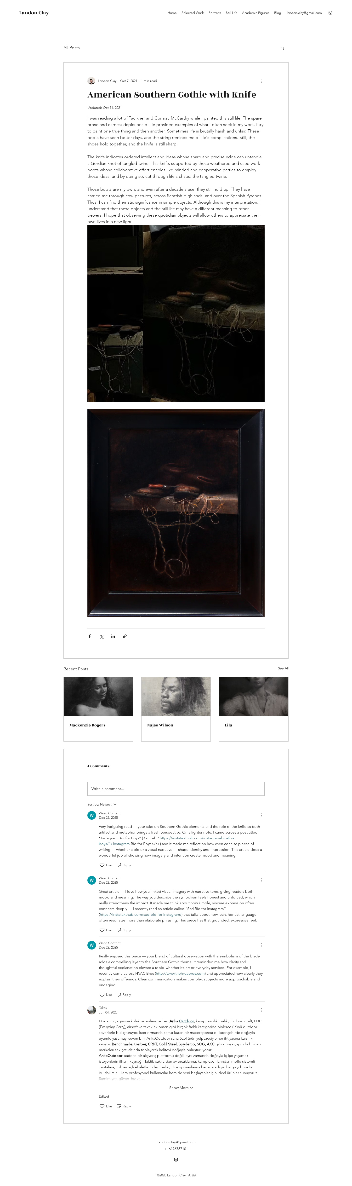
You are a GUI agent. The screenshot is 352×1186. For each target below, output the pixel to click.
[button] (282, 48)
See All (283, 668)
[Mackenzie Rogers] (98, 696)
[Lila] (253, 696)
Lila (228, 725)
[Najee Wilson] (176, 696)
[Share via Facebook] (89, 636)
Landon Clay (34, 13)
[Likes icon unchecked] (102, 865)
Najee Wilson (160, 725)
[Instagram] (330, 12)
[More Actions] (262, 815)
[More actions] (262, 81)
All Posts (71, 47)
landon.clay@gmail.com (304, 13)
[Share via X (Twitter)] (101, 636)
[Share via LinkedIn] (113, 636)
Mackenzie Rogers (87, 725)
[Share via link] (125, 636)
